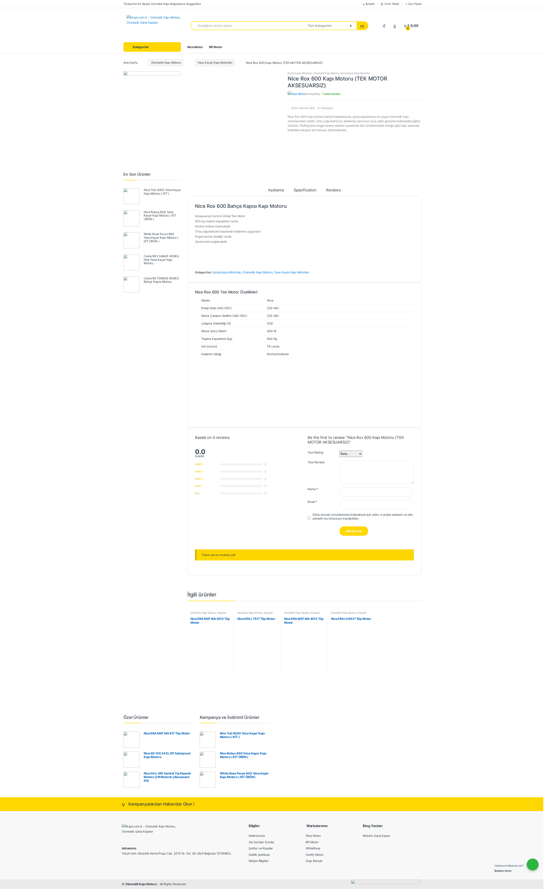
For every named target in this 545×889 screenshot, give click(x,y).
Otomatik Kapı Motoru (166, 62)
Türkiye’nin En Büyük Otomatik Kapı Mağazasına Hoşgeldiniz (162, 4)
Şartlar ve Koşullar (261, 848)
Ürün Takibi (391, 4)
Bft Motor (215, 47)
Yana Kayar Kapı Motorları (214, 62)
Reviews (333, 190)
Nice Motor (195, 47)
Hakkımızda (257, 835)
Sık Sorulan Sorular (261, 842)
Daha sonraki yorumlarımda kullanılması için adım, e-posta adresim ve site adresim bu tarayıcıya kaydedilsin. (363, 516)
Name (313, 489)
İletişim (370, 4)
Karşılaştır (327, 108)
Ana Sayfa (130, 62)
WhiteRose (313, 848)
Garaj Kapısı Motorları (300, 73)
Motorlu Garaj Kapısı (376, 835)
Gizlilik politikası (259, 854)
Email (312, 502)
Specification (305, 190)
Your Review (316, 462)
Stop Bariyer (314, 861)
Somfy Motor (314, 854)
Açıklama (276, 190)
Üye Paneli (415, 4)
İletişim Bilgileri (258, 861)
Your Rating (315, 452)
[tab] (276, 192)
